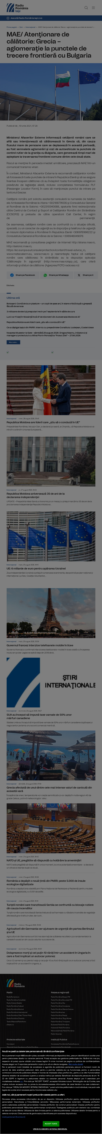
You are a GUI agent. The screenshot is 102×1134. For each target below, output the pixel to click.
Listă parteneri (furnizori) (13, 1117)
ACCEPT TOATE (51, 1124)
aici (21, 1081)
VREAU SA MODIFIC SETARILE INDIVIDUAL (50, 1129)
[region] (51, 1090)
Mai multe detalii (76, 1064)
